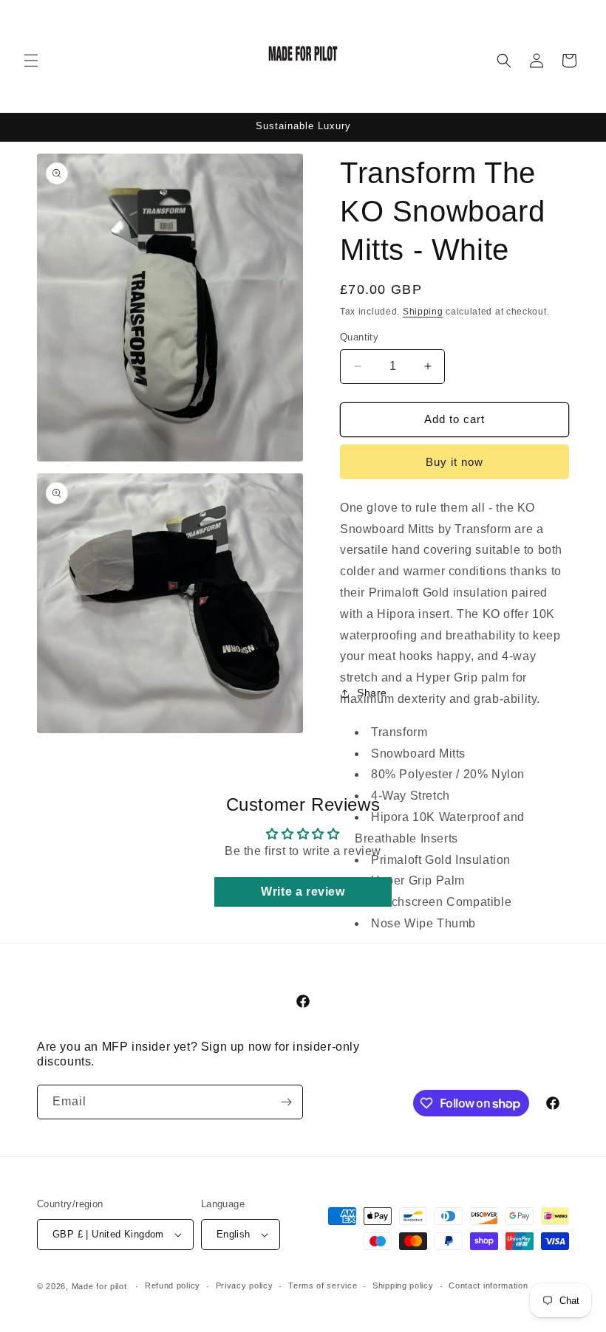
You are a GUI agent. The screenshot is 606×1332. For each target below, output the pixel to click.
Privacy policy (244, 1285)
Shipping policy (403, 1285)
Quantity (359, 337)
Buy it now (454, 462)
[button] (31, 60)
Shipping (423, 311)
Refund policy (172, 1285)
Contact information (488, 1285)
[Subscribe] (286, 1102)
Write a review (302, 891)
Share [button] (372, 692)
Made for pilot (99, 1286)
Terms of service (322, 1285)
